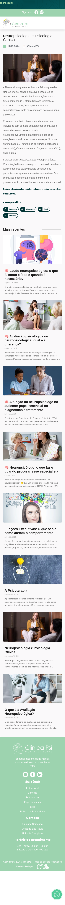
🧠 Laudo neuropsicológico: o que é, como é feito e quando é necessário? (31, 275)
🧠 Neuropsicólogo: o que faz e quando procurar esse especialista (31, 469)
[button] (11, 209)
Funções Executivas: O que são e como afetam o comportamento (30, 531)
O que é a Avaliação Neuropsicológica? (20, 712)
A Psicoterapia (16, 590)
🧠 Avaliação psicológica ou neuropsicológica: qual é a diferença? (26, 340)
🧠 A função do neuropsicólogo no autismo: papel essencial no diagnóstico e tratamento (31, 406)
